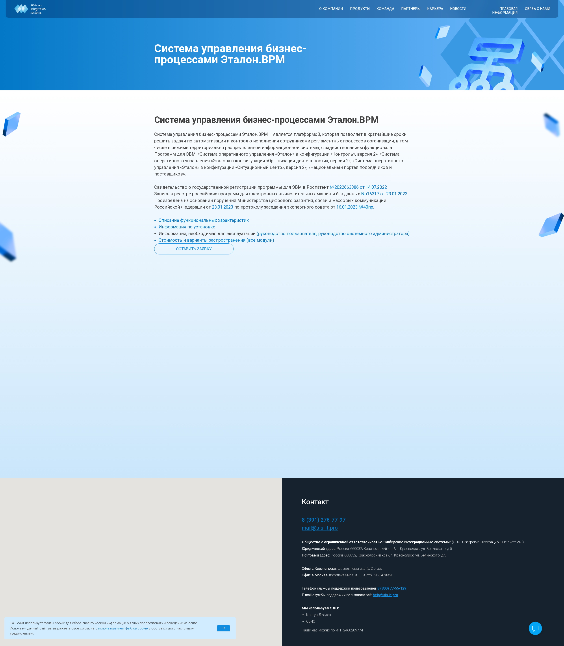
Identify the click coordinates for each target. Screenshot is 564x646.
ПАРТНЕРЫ (411, 9)
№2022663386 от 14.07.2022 (358, 187)
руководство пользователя (287, 233)
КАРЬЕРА (435, 9)
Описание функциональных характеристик (204, 220)
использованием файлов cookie (123, 628)
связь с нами (537, 9)
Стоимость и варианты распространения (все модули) (216, 240)
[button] (194, 248)
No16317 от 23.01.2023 (384, 193)
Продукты (360, 9)
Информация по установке (187, 227)
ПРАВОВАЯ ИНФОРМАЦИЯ (505, 11)
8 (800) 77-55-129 (391, 588)
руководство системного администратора (363, 233)
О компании (331, 9)
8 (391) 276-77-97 (324, 520)
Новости (458, 9)
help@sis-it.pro (385, 595)
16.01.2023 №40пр (354, 207)
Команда (385, 9)
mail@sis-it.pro (320, 528)
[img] (30, 9)
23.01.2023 (222, 207)
